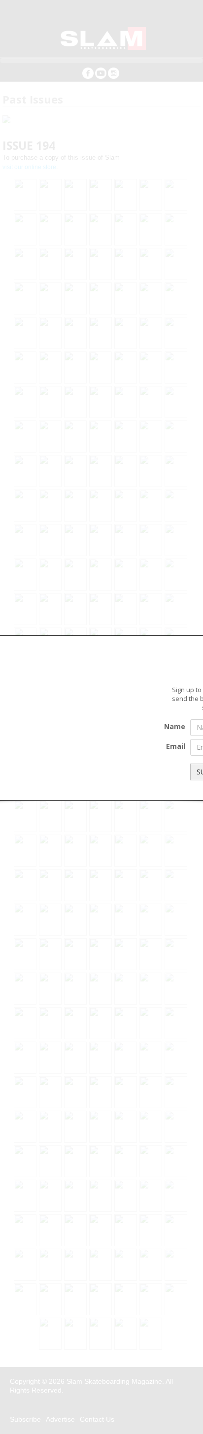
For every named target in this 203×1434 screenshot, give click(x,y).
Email (175, 746)
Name (174, 726)
